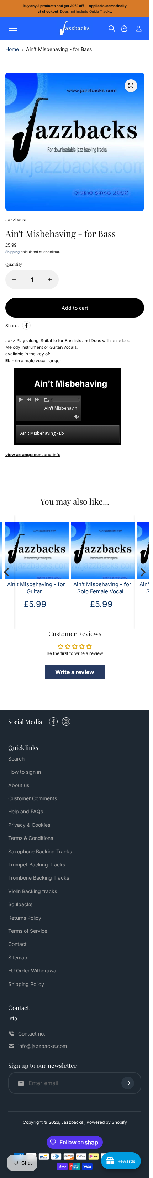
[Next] (142, 572)
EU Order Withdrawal (32, 970)
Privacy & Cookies (29, 825)
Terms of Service (27, 931)
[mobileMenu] (13, 28)
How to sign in (24, 772)
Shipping (12, 251)
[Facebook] (26, 325)
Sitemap (17, 957)
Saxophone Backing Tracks (40, 851)
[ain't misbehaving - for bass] (131, 86)
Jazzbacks (72, 1122)
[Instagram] (66, 721)
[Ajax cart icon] (124, 28)
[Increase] (50, 279)
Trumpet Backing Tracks (36, 865)
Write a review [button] (74, 671)
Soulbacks (20, 904)
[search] (111, 28)
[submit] (127, 1083)
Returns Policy (24, 918)
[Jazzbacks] (75, 28)
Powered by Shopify (106, 1122)
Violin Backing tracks (32, 891)
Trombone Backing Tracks (38, 878)
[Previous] (7, 572)
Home (12, 49)
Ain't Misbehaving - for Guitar (36, 588)
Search (16, 759)
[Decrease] (14, 279)
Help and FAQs (25, 811)
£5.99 (35, 604)
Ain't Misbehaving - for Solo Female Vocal (102, 588)
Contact (17, 944)
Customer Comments (32, 798)
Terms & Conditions (30, 838)
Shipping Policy (26, 984)
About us (18, 785)
